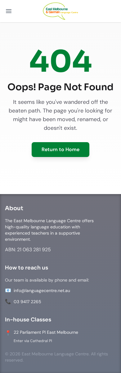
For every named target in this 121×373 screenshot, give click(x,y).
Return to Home (60, 149)
